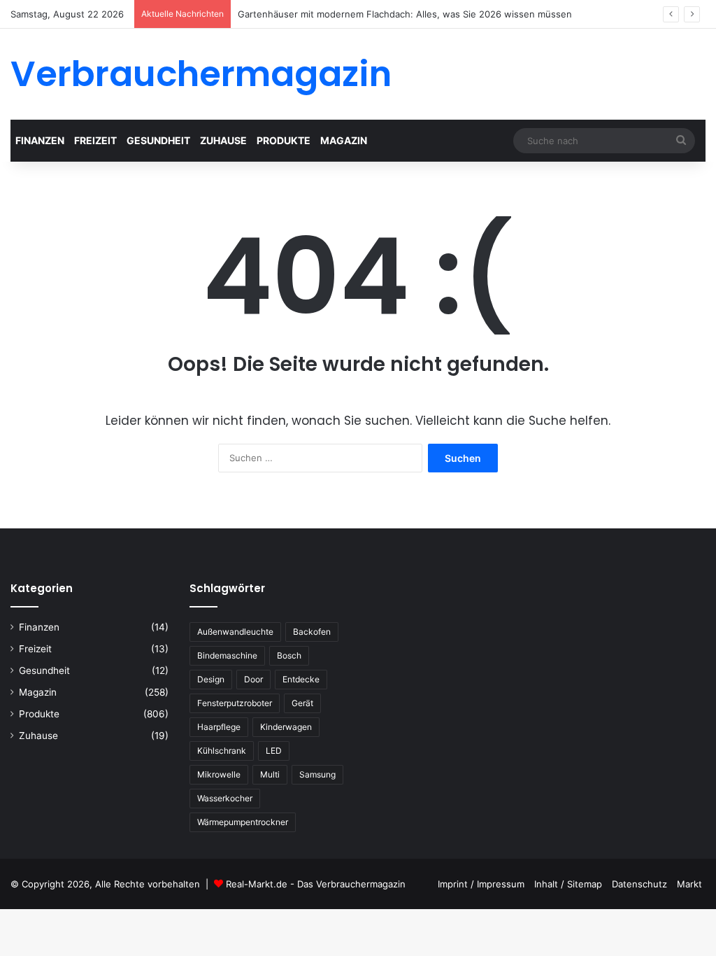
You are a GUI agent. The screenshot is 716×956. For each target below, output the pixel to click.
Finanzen (39, 140)
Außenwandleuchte (235, 631)
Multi (270, 774)
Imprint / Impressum (481, 884)
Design (210, 679)
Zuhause (223, 140)
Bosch (289, 655)
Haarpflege (219, 727)
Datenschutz (639, 884)
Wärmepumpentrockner (242, 822)
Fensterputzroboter (234, 703)
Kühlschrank (221, 750)
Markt (689, 884)
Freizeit (95, 140)
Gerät (302, 703)
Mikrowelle (219, 774)
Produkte (283, 140)
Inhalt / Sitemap (568, 884)
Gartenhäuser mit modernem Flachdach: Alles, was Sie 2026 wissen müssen (405, 14)
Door (253, 679)
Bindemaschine (227, 655)
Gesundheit (158, 140)
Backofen (312, 631)
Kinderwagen (286, 727)
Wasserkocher (224, 798)
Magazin (343, 140)
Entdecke (301, 679)
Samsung (317, 774)
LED (274, 750)
